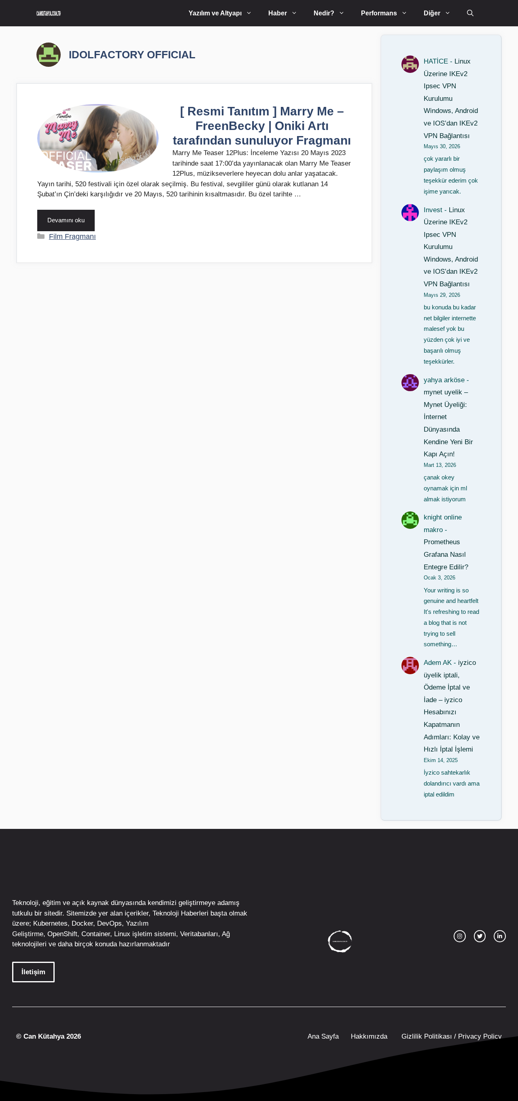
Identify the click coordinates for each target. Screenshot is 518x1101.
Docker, (83, 923)
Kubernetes (50, 923)
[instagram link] (460, 936)
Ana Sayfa (323, 1036)
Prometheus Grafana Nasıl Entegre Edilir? (446, 554)
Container (95, 934)
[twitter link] (480, 936)
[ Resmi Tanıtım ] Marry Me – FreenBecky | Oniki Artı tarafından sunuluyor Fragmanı (262, 125)
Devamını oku (66, 220)
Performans (379, 13)
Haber (277, 13)
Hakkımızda (369, 1036)
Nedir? (324, 13)
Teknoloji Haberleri (180, 913)
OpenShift (62, 934)
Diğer (432, 13)
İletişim (33, 972)
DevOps (109, 923)
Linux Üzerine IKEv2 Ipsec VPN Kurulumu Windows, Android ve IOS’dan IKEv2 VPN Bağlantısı (451, 98)
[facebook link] (500, 936)
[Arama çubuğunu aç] (470, 13)
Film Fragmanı (72, 236)
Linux (122, 934)
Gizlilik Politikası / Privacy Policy (450, 1036)
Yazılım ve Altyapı (215, 13)
